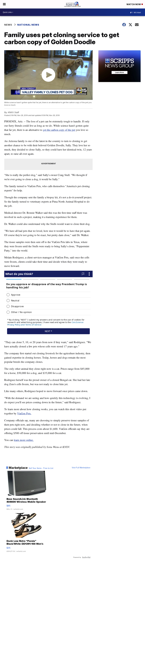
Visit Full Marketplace (81, 468)
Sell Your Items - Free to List (41, 468)
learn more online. (24, 440)
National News (28, 24)
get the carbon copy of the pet (59, 130)
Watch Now (133, 4)
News (8, 24)
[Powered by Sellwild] (86, 557)
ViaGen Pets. (24, 413)
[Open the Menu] (4, 4)
